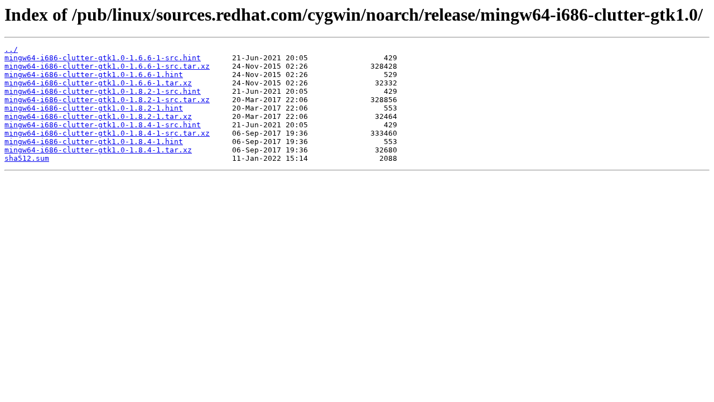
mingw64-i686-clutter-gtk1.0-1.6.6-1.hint (93, 74)
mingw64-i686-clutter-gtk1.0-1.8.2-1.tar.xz (98, 116)
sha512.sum (26, 158)
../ (11, 49)
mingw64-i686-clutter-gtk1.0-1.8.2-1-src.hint (102, 91)
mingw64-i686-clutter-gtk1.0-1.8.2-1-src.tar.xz (107, 99)
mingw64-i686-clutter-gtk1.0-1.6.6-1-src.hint (102, 58)
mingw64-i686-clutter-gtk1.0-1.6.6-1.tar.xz (98, 83)
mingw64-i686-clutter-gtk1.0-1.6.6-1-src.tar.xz (107, 66)
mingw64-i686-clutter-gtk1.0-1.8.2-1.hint (93, 108)
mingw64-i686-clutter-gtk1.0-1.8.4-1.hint (93, 141)
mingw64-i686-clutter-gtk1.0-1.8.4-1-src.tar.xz (107, 133)
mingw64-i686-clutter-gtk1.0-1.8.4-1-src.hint (102, 125)
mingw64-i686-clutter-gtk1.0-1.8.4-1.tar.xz (98, 150)
